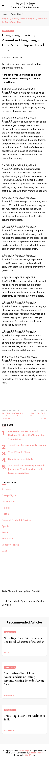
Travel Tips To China (19, 452)
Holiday (6, 507)
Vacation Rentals (10, 544)
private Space (20, 601)
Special (5, 526)
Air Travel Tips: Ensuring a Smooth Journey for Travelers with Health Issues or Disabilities (26, 469)
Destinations (8, 501)
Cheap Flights (9, 495)
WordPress (29, 755)
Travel (5, 532)
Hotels (5, 514)
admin (7, 57)
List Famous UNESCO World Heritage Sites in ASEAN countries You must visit (26, 435)
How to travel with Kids (20, 458)
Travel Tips (8, 31)
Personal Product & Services (16, 520)
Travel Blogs (25, 4)
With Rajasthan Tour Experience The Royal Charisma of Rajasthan (24, 640)
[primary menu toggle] (3, 5)
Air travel (6, 489)
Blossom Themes (36, 753)
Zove (4, 551)
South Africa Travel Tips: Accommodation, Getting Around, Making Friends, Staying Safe (24, 678)
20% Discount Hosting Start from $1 (21, 591)
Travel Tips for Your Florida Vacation (27, 445)
